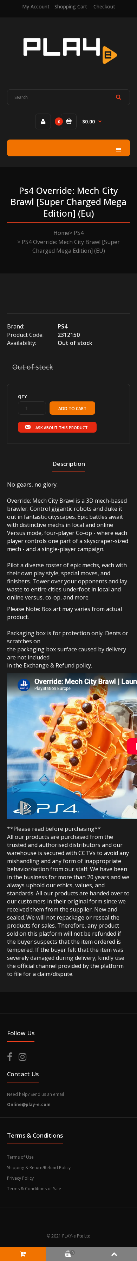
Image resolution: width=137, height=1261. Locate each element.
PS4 (79, 233)
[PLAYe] (68, 69)
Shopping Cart (70, 6)
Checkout (104, 6)
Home (61, 233)
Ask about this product (61, 427)
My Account (36, 6)
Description (68, 464)
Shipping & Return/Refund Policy (39, 1168)
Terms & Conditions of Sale (34, 1189)
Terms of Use (20, 1157)
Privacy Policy (20, 1178)
